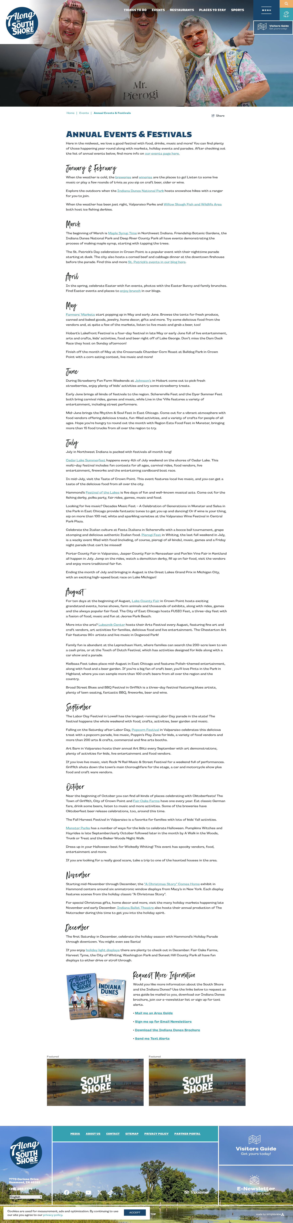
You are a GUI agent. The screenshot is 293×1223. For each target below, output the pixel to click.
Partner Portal (187, 1134)
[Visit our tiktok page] (110, 1193)
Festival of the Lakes (103, 492)
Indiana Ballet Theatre (135, 907)
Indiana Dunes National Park (140, 191)
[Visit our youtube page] (88, 1193)
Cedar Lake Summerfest (85, 460)
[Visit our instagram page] (77, 1193)
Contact (113, 1134)
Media (75, 1134)
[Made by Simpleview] (270, 1214)
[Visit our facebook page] (66, 1193)
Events (158, 10)
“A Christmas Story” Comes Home (172, 884)
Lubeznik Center (112, 624)
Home (72, 113)
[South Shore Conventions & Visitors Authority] (22, 23)
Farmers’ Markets (80, 314)
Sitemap (132, 1134)
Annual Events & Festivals (112, 113)
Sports (237, 10)
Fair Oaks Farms (146, 801)
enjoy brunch (130, 291)
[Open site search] (286, 4)
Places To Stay (212, 10)
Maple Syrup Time (122, 233)
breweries (123, 177)
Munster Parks (78, 828)
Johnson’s (143, 380)
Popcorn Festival (145, 729)
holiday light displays (103, 950)
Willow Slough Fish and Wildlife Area (193, 204)
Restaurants (182, 10)
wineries (145, 177)
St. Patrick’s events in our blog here (156, 262)
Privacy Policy (156, 1134)
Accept (134, 1212)
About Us (93, 1134)
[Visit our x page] (99, 1193)
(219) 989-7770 (20, 1188)
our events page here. (162, 153)
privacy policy (52, 1215)
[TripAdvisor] (196, 1191)
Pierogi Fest (151, 535)
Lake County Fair (145, 601)
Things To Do (135, 10)
